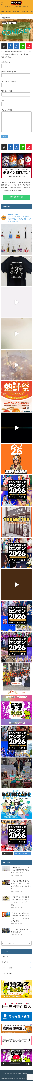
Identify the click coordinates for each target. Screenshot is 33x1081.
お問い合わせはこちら (16, 197)
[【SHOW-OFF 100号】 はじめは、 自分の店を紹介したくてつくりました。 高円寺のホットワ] (16, 584)
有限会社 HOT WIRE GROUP (15, 1078)
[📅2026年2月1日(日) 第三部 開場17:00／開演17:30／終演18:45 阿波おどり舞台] (16, 490)
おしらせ (5, 962)
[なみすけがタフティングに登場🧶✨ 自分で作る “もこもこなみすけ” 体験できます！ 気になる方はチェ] (16, 333)
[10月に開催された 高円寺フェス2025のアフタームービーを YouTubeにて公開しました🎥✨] (16, 710)
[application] (16, 1057)
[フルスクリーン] (29, 1064)
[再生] (4, 1064)
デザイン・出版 (7, 968)
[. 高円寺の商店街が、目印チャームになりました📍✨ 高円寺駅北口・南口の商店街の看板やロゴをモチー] (16, 239)
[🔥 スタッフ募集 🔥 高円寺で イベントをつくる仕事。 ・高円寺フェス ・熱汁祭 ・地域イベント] (16, 302)
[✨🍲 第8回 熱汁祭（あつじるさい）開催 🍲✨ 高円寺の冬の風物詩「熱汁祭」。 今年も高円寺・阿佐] (16, 396)
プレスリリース (25, 11)
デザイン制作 (16, 11)
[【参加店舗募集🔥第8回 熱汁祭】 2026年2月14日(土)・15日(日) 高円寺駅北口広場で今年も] (16, 678)
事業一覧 (8, 11)
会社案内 (18, 1073)
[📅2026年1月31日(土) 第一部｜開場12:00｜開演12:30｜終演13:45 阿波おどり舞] (16, 835)
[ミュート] (26, 1064)
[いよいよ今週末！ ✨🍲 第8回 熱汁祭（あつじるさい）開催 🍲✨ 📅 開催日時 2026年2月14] (16, 365)
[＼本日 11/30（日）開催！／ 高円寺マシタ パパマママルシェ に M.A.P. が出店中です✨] (16, 773)
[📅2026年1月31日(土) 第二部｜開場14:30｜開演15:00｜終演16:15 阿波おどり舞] (16, 741)
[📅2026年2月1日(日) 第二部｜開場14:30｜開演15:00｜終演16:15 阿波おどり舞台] (16, 553)
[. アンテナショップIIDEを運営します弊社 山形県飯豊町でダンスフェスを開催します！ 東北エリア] (16, 428)
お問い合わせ (25, 1073)
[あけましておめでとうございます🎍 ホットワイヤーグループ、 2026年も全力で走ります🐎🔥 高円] (16, 459)
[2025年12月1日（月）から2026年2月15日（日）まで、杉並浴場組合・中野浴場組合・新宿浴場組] (16, 804)
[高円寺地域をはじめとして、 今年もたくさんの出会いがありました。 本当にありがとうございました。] (16, 522)
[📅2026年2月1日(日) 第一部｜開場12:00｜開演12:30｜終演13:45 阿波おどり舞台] (16, 616)
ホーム (2, 11)
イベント (5, 956)
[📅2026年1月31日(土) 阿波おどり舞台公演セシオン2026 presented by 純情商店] (16, 647)
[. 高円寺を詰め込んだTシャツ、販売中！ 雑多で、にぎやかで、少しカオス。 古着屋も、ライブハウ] (16, 271)
